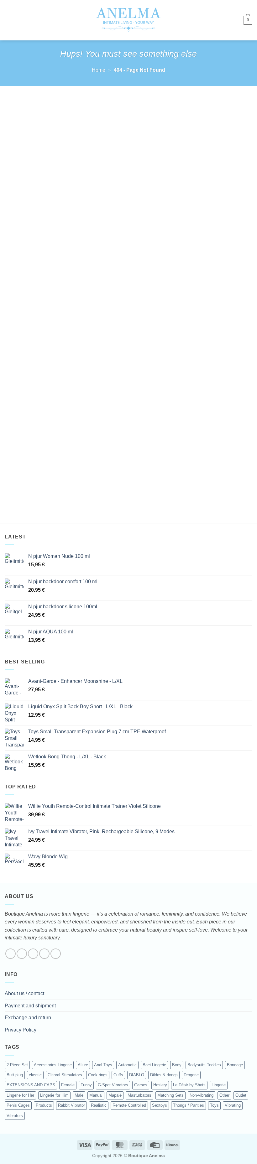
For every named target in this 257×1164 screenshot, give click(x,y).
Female (68, 1085)
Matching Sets (170, 1095)
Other (224, 1095)
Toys (214, 1105)
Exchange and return (28, 1017)
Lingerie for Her (20, 1095)
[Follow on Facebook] (10, 953)
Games (140, 1085)
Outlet (240, 1095)
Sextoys (159, 1105)
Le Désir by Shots (189, 1085)
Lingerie (219, 1085)
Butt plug (15, 1075)
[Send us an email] (44, 953)
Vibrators (15, 1115)
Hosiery (160, 1085)
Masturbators (139, 1095)
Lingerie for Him (54, 1095)
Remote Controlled (129, 1105)
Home (98, 70)
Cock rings (98, 1075)
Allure (83, 1065)
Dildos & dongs (164, 1075)
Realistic (99, 1105)
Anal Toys (103, 1065)
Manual (95, 1095)
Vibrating (233, 1105)
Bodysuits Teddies (204, 1065)
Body (176, 1065)
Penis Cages (18, 1105)
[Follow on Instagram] (22, 953)
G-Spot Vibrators (113, 1085)
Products (44, 1105)
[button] (8, 20)
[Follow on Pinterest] (55, 953)
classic (35, 1075)
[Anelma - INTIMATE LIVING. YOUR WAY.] (128, 20)
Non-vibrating (201, 1095)
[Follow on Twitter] (33, 953)
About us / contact (24, 993)
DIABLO (136, 1075)
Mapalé (115, 1095)
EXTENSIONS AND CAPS (31, 1085)
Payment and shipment (30, 1005)
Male (79, 1095)
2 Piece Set (17, 1065)
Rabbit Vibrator (71, 1105)
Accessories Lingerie (53, 1065)
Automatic (127, 1065)
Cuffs (118, 1075)
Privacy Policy (20, 1029)
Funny (86, 1085)
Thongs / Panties (188, 1105)
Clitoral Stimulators (65, 1075)
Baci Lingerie (154, 1065)
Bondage (235, 1065)
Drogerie (191, 1075)
